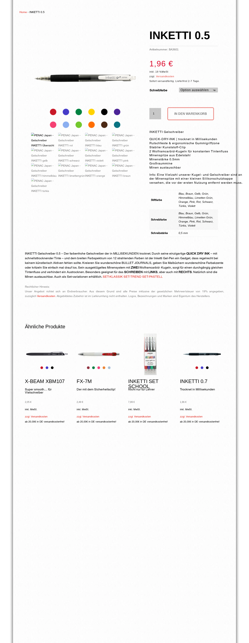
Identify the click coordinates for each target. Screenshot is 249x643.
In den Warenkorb (190, 113)
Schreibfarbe (158, 90)
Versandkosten (165, 76)
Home (23, 12)
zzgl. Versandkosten (36, 416)
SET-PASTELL (152, 276)
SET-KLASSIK (113, 276)
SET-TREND (132, 276)
